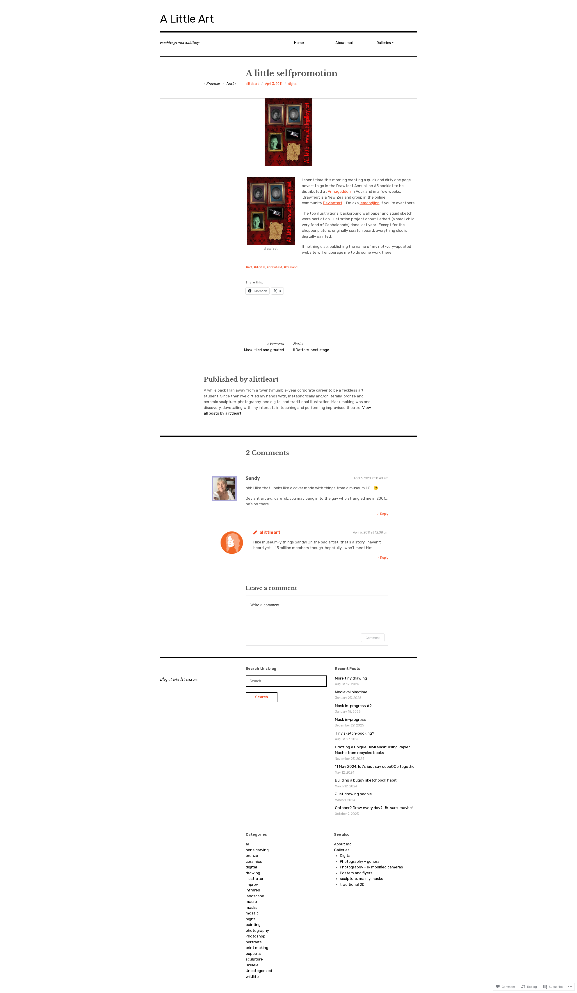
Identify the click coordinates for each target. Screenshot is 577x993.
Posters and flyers (356, 873)
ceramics (254, 861)
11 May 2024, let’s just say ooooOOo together (375, 766)
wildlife (252, 976)
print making (257, 947)
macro (251, 901)
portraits (254, 942)
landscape (255, 896)
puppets (253, 953)
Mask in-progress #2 (353, 705)
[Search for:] (286, 681)
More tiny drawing (351, 678)
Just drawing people (353, 794)
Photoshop (255, 936)
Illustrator (254, 878)
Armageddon (339, 191)
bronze (252, 855)
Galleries (383, 43)
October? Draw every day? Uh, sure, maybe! (374, 807)
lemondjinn (370, 203)
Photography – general (360, 861)
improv (252, 884)
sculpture (254, 959)
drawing (253, 873)
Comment (373, 638)
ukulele (252, 965)
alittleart (252, 84)
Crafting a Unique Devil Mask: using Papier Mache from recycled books (372, 750)
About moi (344, 43)
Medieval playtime (351, 692)
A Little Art (187, 18)
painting (253, 924)
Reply (384, 514)
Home (299, 43)
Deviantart (332, 203)
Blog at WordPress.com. (179, 679)
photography (257, 930)
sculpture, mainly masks (361, 878)
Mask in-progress (350, 719)
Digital (345, 855)
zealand (292, 267)
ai (247, 844)
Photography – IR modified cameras (371, 867)
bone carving (257, 850)
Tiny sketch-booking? (354, 733)
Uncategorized (259, 970)
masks (251, 907)
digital (292, 84)
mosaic (252, 913)
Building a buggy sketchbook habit (366, 780)
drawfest (275, 267)
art (250, 267)
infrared (253, 890)
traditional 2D (352, 884)
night (250, 919)
